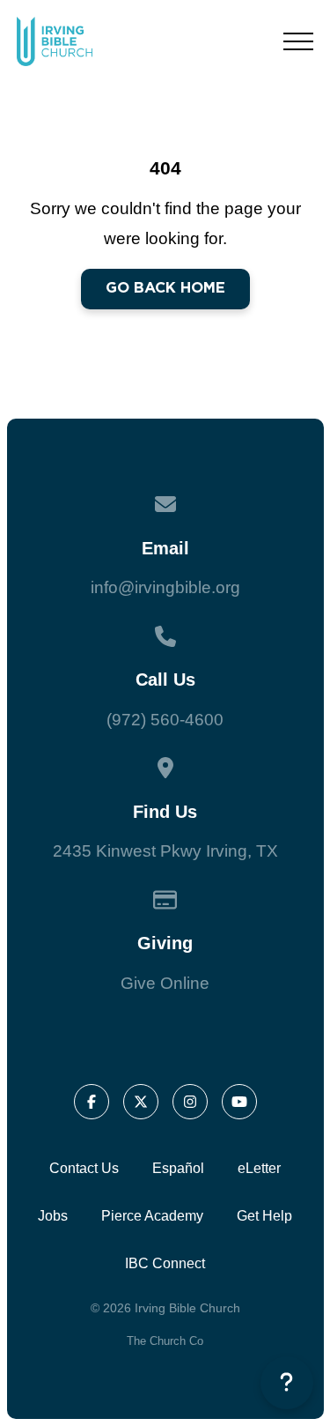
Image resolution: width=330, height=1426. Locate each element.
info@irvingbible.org (165, 587)
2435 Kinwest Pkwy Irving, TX (165, 851)
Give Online (165, 983)
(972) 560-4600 (165, 719)
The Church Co (165, 1341)
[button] (298, 41)
